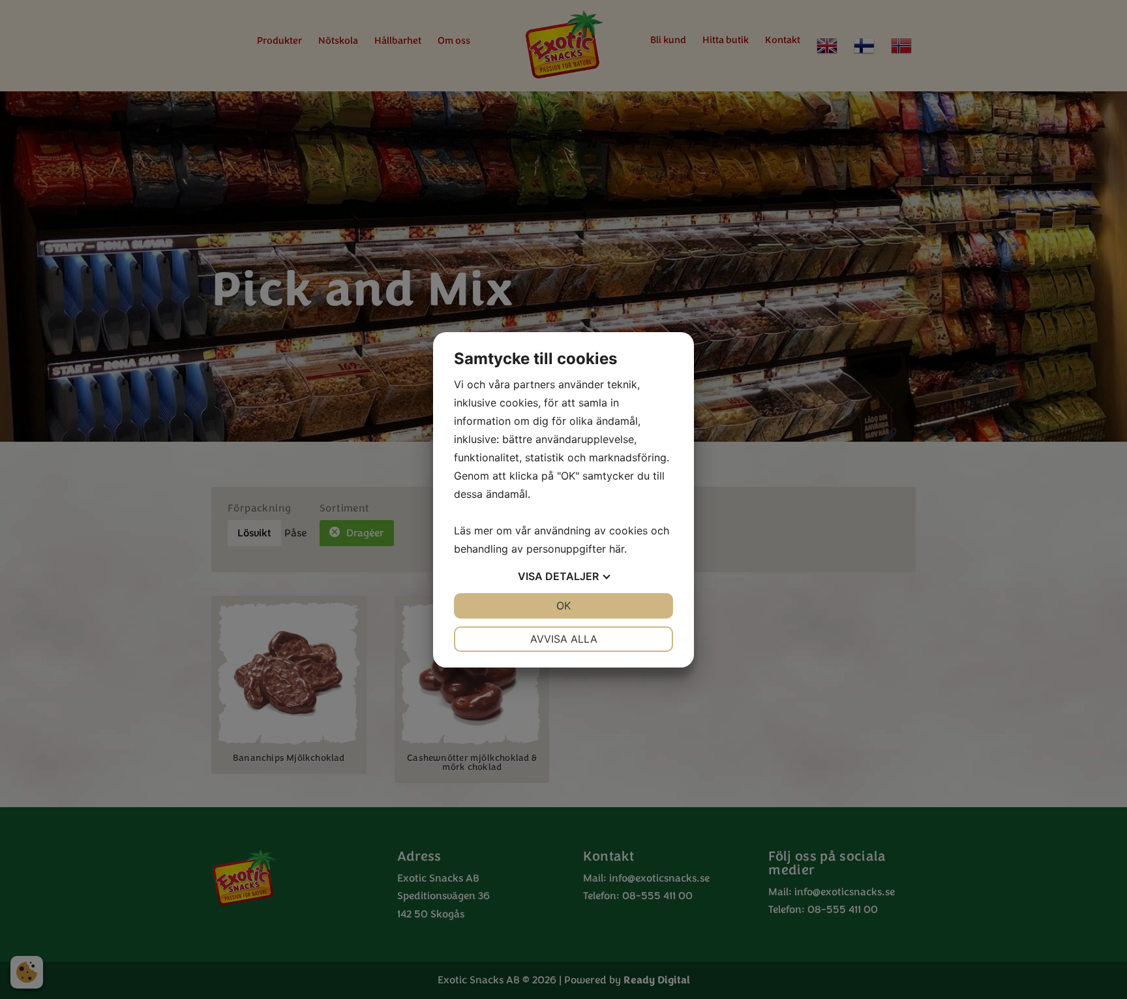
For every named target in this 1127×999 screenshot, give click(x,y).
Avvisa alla (563, 638)
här (616, 548)
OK (563, 605)
